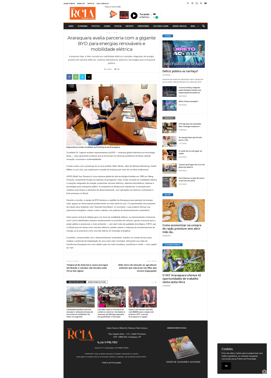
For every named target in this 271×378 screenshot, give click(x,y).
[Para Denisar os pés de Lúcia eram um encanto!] (169, 182)
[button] (203, 26)
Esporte (129, 26)
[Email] (89, 77)
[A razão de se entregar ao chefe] (169, 155)
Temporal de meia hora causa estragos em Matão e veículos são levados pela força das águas (87, 267)
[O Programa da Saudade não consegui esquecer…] (169, 128)
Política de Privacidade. (247, 359)
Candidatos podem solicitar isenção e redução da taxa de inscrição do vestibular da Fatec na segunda (79, 313)
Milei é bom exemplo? (188, 101)
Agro (71, 26)
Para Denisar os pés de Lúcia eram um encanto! (191, 179)
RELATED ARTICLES (76, 282)
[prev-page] (152, 282)
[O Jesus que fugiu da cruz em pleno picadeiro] (169, 168)
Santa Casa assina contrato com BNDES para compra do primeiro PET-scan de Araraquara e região (141, 313)
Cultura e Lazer (160, 26)
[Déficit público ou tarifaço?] (183, 54)
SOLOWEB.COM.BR (121, 348)
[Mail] (196, 3)
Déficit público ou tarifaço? (180, 71)
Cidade (107, 26)
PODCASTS (169, 118)
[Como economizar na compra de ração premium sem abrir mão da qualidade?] (183, 210)
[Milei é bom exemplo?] (169, 105)
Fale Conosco (103, 3)
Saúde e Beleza (179, 26)
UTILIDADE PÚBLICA (172, 245)
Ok (226, 366)
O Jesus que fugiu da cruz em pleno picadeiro (192, 165)
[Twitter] (201, 3)
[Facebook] (188, 3)
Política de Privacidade (111, 363)
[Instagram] (192, 3)
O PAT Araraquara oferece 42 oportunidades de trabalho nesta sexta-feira (181, 278)
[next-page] (155, 282)
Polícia (117, 26)
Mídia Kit (81, 3)
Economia (82, 26)
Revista (91, 3)
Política (96, 26)
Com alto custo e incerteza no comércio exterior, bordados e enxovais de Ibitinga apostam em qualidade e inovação (111, 313)
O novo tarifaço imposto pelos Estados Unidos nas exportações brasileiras (190, 90)
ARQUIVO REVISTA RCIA (176, 328)
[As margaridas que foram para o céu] (169, 141)
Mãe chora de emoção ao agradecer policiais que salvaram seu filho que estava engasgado (137, 267)
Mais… (193, 26)
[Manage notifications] (264, 372)
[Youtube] (205, 3)
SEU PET (168, 195)
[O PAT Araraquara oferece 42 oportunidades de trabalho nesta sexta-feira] (183, 260)
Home (108, 32)
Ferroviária (143, 26)
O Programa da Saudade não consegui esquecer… (190, 125)
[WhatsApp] (76, 77)
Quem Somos (69, 3)
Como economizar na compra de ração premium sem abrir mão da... (181, 228)
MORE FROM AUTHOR (97, 282)
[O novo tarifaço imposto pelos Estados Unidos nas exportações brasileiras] (169, 91)
